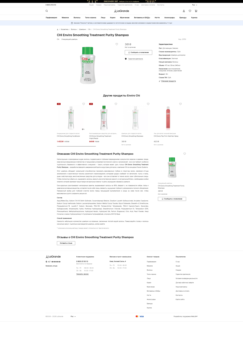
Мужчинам (124, 17)
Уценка (194, 17)
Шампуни (82, 29)
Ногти (157, 17)
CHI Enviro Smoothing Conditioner (68, 136)
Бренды (182, 17)
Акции (91, 5)
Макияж (65, 17)
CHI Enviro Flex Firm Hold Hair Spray (166, 136)
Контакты (160, 5)
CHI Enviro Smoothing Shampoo (132, 136)
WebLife (193, 316)
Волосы (77, 17)
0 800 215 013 (51, 5)
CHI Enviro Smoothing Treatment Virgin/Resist (100, 137)
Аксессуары (169, 17)
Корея (112, 17)
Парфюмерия (51, 17)
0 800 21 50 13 (82, 261)
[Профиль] (183, 11)
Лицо (103, 17)
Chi (89, 29)
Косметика (64, 29)
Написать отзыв (51, 266)
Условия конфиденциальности (186, 278)
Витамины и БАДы (142, 17)
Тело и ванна (90, 17)
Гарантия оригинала (125, 5)
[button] (196, 10)
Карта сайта (180, 299)
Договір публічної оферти (185, 283)
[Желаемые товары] (190, 11)
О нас (137, 5)
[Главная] (57, 29)
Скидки (98, 5)
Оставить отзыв (66, 243)
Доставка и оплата (148, 5)
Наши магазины (109, 5)
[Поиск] (47, 11)
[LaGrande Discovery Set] (121, 1)
